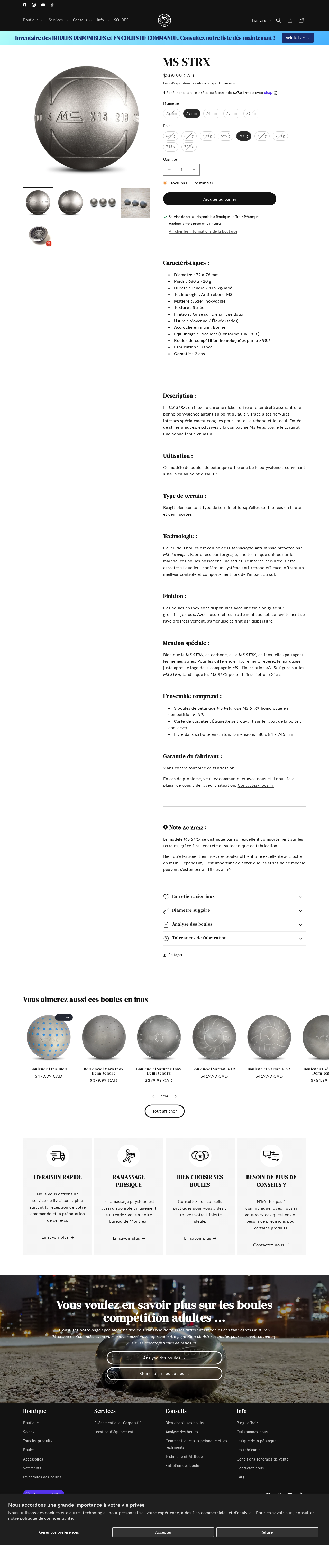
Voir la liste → (298, 38)
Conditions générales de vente (262, 1459)
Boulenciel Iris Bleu (48, 1069)
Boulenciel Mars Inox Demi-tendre (104, 1071)
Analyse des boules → (164, 1357)
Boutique (31, 1422)
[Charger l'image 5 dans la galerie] (38, 235)
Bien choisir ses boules (185, 1422)
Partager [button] (175, 955)
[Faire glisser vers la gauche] (153, 1096)
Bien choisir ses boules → (164, 1373)
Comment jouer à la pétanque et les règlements (196, 1444)
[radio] (171, 113)
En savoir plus (55, 1237)
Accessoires (33, 1459)
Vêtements (32, 1468)
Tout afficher (164, 1111)
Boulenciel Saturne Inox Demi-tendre (159, 1071)
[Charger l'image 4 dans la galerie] (135, 203)
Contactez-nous (268, 1244)
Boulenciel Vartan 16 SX (269, 1069)
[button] (33, 20)
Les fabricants (248, 1450)
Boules (29, 1450)
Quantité (170, 159)
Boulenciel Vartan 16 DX (214, 1069)
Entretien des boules (183, 1465)
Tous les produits (37, 1441)
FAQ (240, 1477)
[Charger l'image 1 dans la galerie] (38, 203)
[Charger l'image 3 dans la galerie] (103, 203)
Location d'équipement (114, 1431)
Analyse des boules (182, 1431)
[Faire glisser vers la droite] (175, 1096)
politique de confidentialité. (47, 1517)
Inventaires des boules (42, 1477)
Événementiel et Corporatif (117, 1422)
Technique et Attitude (184, 1456)
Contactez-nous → (256, 785)
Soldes (28, 1431)
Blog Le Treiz (247, 1422)
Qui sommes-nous (252, 1431)
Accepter (163, 1532)
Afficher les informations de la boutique (203, 231)
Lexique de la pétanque (256, 1441)
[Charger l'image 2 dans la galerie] (70, 203)
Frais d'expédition (176, 83)
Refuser (267, 1532)
